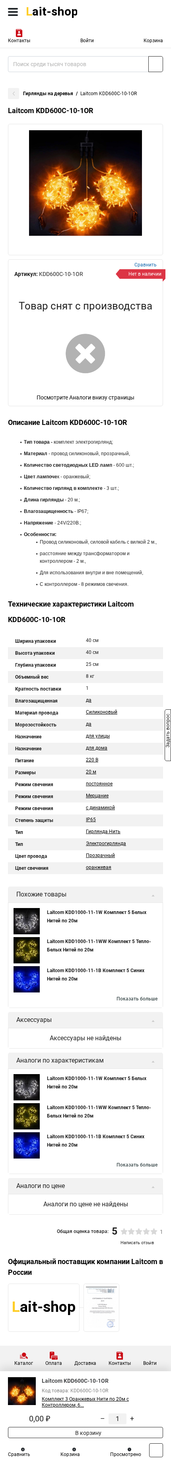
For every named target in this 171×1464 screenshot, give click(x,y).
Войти (87, 40)
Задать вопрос (168, 731)
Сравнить (19, 1454)
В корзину (87, 1433)
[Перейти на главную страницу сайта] (59, 12)
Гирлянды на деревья (48, 93)
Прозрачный (100, 855)
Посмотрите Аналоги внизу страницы (85, 397)
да (88, 700)
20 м (91, 772)
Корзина (153, 40)
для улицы (98, 736)
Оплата (53, 1363)
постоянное (99, 784)
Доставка (85, 1363)
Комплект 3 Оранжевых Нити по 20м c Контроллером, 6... (85, 1402)
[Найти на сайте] (155, 64)
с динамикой (100, 807)
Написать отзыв (137, 1242)
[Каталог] (13, 12)
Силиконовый (101, 712)
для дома (96, 748)
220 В (92, 760)
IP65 (91, 819)
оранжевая (98, 867)
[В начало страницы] (156, 1450)
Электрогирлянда (106, 843)
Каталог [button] (23, 1363)
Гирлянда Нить (103, 831)
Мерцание (97, 796)
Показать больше (137, 999)
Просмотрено (125, 1454)
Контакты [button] (19, 40)
